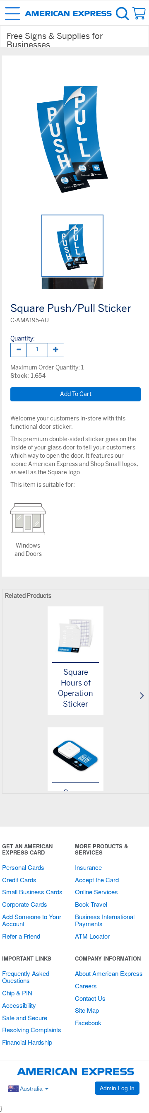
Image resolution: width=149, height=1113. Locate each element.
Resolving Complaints (31, 1029)
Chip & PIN (17, 992)
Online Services (96, 891)
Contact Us (90, 998)
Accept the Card (97, 879)
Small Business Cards (32, 891)
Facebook (88, 1022)
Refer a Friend (21, 936)
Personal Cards (23, 867)
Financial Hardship (27, 1042)
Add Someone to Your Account (31, 920)
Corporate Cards (24, 904)
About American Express (109, 973)
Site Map (87, 1010)
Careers (86, 985)
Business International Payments (105, 920)
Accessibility (19, 1005)
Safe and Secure (24, 1017)
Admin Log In (117, 1088)
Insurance (88, 867)
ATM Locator (92, 936)
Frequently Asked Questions (25, 977)
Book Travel (91, 904)
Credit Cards (19, 879)
